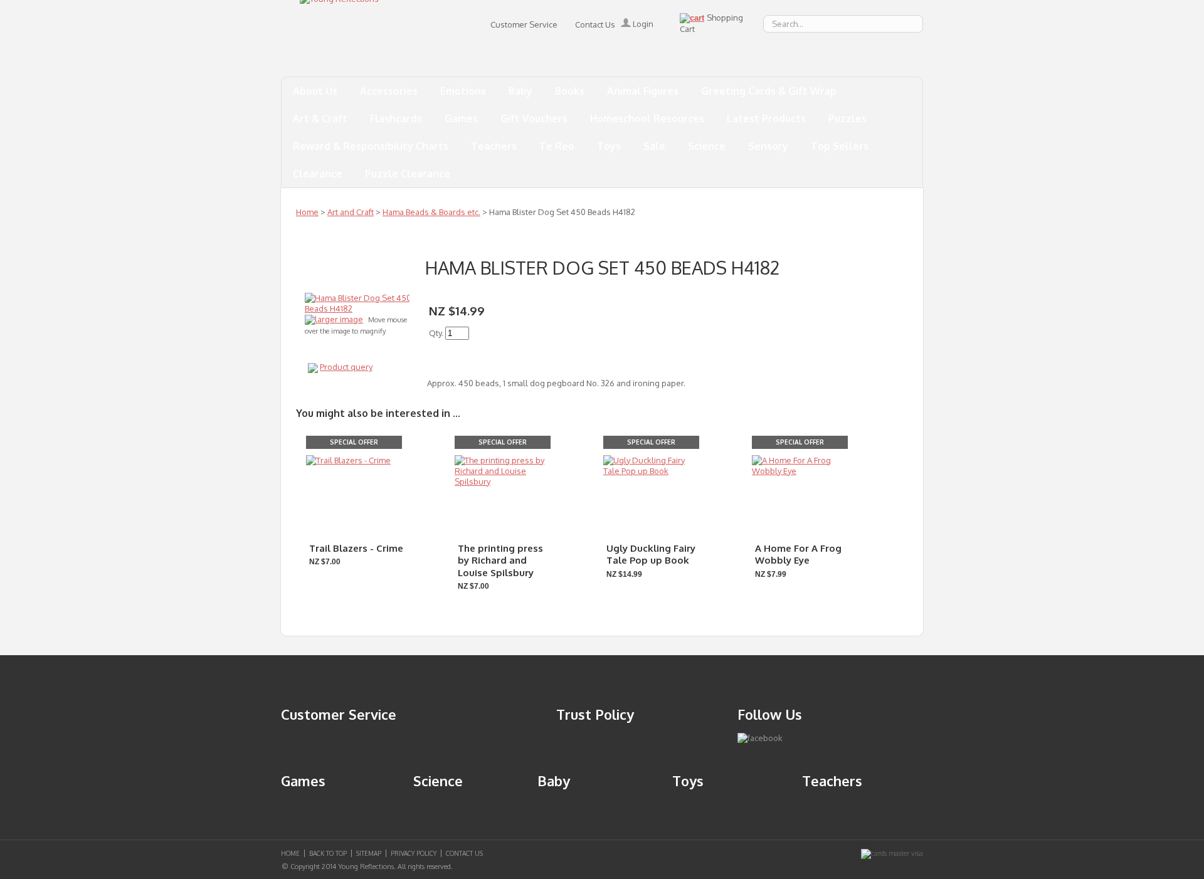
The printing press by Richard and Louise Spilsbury (500, 560)
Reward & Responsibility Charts (370, 146)
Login (642, 24)
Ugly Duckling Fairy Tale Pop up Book (650, 554)
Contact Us (595, 24)
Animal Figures (643, 91)
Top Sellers (840, 146)
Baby (520, 91)
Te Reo (556, 146)
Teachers (494, 146)
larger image (339, 319)
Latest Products (766, 118)
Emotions (463, 91)
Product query (346, 367)
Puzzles (847, 118)
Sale (654, 146)
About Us (315, 91)
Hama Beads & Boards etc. (431, 212)
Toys (609, 146)
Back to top (328, 853)
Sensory (768, 146)
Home (307, 212)
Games (461, 118)
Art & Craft (320, 118)
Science (707, 146)
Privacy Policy (413, 853)
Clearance (317, 173)
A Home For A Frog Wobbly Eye (798, 554)
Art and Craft (350, 212)
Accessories (389, 91)
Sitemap (368, 853)
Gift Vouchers (534, 118)
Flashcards (396, 118)
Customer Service (523, 24)
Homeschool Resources (647, 118)
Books (569, 91)
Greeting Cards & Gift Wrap (769, 91)
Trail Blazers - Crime (356, 548)
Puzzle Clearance (407, 173)
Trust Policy (595, 714)
